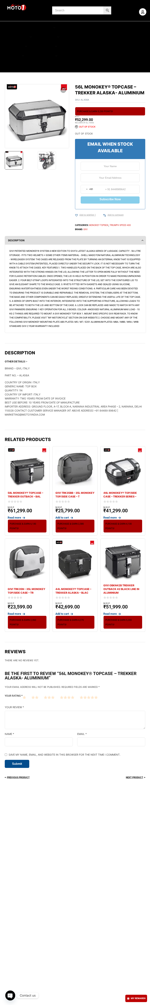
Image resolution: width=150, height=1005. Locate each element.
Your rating (13, 695)
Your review (14, 707)
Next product (134, 777)
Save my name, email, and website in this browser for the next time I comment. (64, 754)
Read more (14, 517)
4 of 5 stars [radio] (67, 697)
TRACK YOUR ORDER (44, 65)
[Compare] (104, 215)
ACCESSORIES (40, 27)
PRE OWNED (18, 65)
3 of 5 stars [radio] (49, 697)
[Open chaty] (10, 995)
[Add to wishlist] (76, 215)
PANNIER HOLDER (15, 37)
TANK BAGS (43, 46)
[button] (63, 90)
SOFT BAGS (14, 46)
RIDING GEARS (42, 56)
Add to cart (62, 517)
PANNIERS (47, 37)
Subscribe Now (110, 199)
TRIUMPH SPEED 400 (120, 225)
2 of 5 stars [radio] (35, 697)
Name (9, 733)
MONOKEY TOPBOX (98, 225)
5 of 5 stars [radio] (89, 697)
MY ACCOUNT (18, 27)
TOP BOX (12, 56)
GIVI (85, 229)
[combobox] (87, 189)
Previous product (18, 777)
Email (82, 733)
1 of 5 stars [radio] (24, 697)
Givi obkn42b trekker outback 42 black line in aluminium (121, 589)
